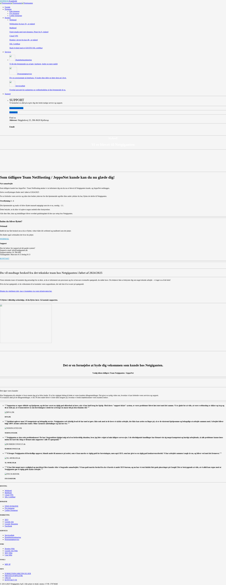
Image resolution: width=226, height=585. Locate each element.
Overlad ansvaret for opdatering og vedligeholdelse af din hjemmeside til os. (37, 90)
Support (8, 94)
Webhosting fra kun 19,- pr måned (22, 24)
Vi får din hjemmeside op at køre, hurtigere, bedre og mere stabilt (33, 64)
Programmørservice (24, 74)
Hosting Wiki (10, 549)
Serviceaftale (20, 86)
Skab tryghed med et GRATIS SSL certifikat (25, 48)
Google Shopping (11, 524)
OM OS (8, 578)
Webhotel (12, 20)
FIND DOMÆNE (11, 506)
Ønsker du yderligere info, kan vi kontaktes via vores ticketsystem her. (26, 291)
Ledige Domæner (11, 510)
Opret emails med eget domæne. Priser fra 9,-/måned (28, 32)
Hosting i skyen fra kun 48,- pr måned (23, 40)
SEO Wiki (8, 553)
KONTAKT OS (11, 580)
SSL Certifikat (14, 44)
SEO (6, 520)
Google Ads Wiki (11, 551)
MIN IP (7, 564)
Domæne (8, 9)
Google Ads (9, 522)
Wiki (21, 108)
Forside (7, 7)
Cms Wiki (8, 555)
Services (8, 52)
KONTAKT (4, 259)
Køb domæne (14, 11)
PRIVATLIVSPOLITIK (14, 576)
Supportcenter (14, 108)
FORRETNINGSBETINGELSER (18, 574)
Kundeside (13, 1)
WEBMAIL (4, 1)
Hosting (8, 18)
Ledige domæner (15, 16)
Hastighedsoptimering (23, 60)
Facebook (8, 526)
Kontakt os (13, 112)
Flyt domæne (14, 13)
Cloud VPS (13, 36)
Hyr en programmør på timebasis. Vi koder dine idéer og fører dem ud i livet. (37, 78)
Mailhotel (12, 28)
